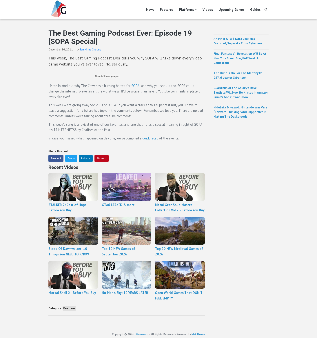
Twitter (71, 158)
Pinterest (101, 158)
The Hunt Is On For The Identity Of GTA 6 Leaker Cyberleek (238, 75)
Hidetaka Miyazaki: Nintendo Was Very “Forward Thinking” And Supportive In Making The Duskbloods (240, 112)
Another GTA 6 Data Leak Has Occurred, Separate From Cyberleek (238, 41)
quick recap (150, 138)
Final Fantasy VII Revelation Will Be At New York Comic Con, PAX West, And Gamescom (240, 58)
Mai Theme (198, 334)
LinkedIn (85, 158)
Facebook (56, 158)
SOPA (135, 85)
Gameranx (142, 334)
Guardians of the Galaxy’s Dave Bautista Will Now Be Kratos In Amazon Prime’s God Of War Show (241, 92)
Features (69, 308)
